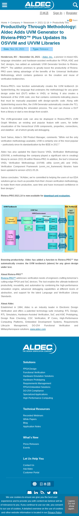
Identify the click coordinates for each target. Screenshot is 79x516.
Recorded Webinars (33, 415)
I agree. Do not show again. (71, 505)
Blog (25, 423)
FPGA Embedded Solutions (36, 387)
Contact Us (28, 465)
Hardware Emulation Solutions (38, 376)
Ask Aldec (28, 469)
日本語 (44, 13)
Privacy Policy (55, 512)
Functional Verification (34, 372)
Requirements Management (37, 383)
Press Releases (31, 444)
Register (71, 13)
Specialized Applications (35, 394)
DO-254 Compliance (33, 390)
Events (26, 447)
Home (4, 22)
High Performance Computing (38, 398)
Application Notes (32, 426)
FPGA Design (30, 369)
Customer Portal (31, 472)
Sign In (57, 13)
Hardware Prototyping (34, 380)
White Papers (30, 419)
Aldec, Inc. (47, 57)
